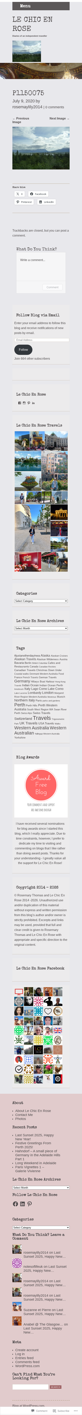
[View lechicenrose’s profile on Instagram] (24, 402)
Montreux (51, 697)
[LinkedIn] (22, 1204)
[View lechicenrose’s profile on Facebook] (19, 402)
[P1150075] (41, 168)
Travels (42, 718)
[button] (21, 441)
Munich (61, 696)
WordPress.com (27, 1366)
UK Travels (28, 723)
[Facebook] (15, 1204)
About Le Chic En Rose (33, 1111)
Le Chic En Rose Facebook (40, 969)
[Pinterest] (30, 1204)
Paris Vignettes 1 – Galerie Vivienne (29, 1169)
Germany (22, 681)
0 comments (54, 107)
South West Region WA (40, 709)
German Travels (48, 677)
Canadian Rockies (47, 667)
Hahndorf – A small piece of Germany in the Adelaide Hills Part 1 (37, 1155)
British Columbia (39, 663)
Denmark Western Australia (44, 674)
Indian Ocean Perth (51, 685)
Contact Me (24, 1115)
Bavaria (19, 662)
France (18, 677)
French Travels (30, 677)
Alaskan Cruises (59, 655)
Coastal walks (21, 674)
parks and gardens (51, 701)
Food (61, 674)
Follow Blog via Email (38, 315)
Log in (20, 1354)
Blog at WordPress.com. (28, 1405)
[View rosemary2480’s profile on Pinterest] (28, 402)
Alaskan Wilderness (48, 659)
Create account (27, 1350)
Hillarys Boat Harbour (42, 681)
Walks (57, 724)
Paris (39, 700)
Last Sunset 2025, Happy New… (44, 1254)
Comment (53, 287)
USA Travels (46, 723)
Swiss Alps (26, 713)
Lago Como (39, 688)
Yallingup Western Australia (47, 734)
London (48, 693)
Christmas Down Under (49, 670)
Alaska (45, 655)
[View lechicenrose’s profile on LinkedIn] (33, 402)
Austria (63, 659)
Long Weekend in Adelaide (35, 1163)
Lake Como (56, 688)
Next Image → (60, 118)
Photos (20, 1119)
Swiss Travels (41, 713)
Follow (23, 349)
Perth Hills (31, 705)
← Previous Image (20, 120)
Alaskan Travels (25, 659)
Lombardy (34, 692)
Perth (19, 704)
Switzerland (23, 719)
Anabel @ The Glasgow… (43, 1324)
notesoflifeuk (33, 1267)
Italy (27, 689)
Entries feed (24, 1358)
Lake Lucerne (20, 693)
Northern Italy (24, 700)
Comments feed (27, 1362)
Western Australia (31, 727)
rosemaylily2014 (35, 1252)
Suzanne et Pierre (37, 1310)
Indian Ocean (30, 685)
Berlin (28, 662)
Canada (34, 666)
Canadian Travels (24, 670)
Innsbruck (19, 689)
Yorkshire (20, 737)
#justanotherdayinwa (27, 655)
